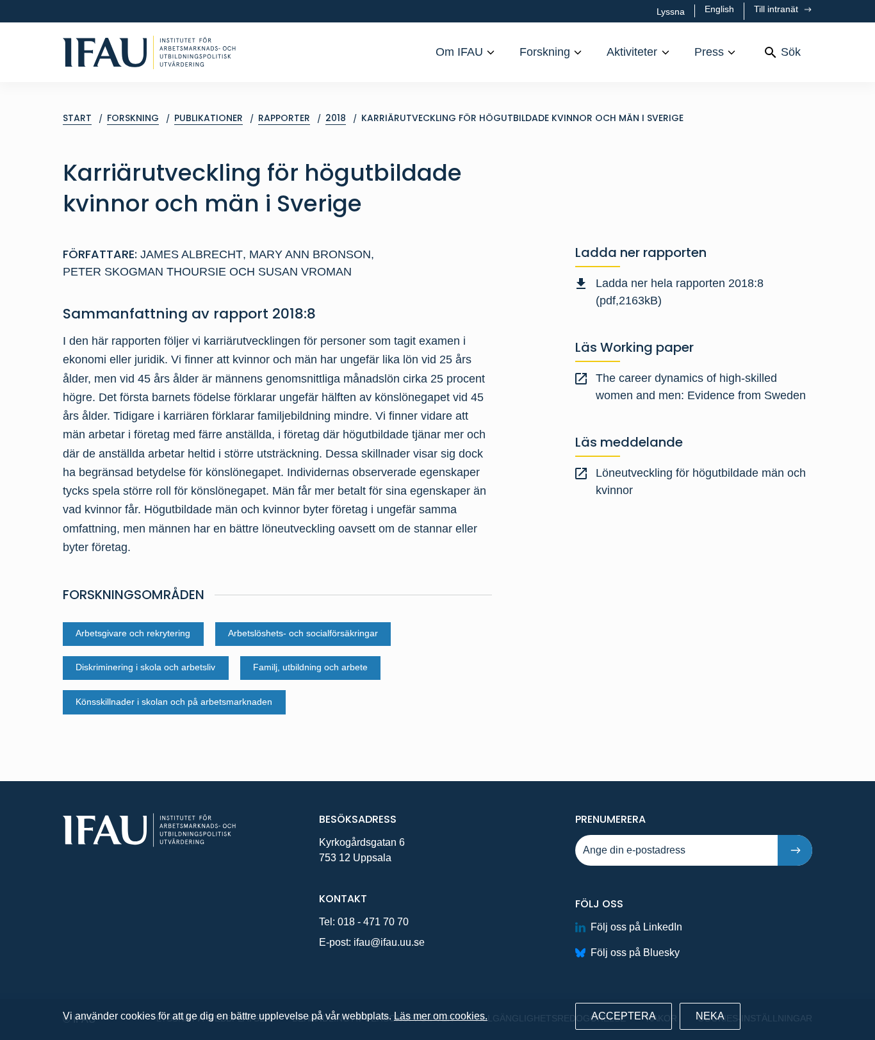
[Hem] (149, 52)
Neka (710, 1016)
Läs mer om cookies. (440, 1016)
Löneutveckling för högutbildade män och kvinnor (701, 481)
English (719, 9)
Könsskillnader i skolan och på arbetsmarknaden (174, 702)
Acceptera (623, 1016)
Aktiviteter (632, 51)
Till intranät (777, 9)
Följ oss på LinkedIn (636, 926)
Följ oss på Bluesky (635, 952)
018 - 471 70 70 (373, 921)
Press (709, 51)
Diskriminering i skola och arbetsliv (145, 667)
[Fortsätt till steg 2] (795, 850)
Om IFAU (459, 51)
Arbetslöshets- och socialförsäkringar (303, 633)
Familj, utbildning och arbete (310, 667)
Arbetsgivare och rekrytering (133, 633)
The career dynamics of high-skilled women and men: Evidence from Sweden (701, 387)
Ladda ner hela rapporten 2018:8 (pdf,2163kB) (680, 292)
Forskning (544, 51)
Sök (791, 51)
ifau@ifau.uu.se (389, 942)
